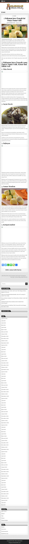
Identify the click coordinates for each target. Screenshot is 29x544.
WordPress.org (4, 533)
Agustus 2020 (4, 478)
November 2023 (5, 391)
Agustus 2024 (4, 371)
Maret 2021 (3, 462)
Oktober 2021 (4, 447)
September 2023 (5, 396)
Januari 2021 (4, 467)
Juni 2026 (3, 322)
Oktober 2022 (4, 420)
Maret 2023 (4, 409)
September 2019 (5, 498)
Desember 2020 (4, 469)
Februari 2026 (4, 331)
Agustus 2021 (4, 451)
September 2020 (5, 476)
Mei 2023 (3, 405)
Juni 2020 (3, 482)
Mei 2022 (3, 431)
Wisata (2, 518)
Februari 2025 (4, 358)
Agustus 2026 (4, 318)
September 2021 (5, 449)
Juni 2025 (3, 349)
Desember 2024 (4, 362)
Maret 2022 (4, 436)
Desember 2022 (4, 416)
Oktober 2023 (4, 393)
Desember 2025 (4, 336)
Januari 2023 (4, 413)
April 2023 (3, 407)
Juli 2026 (3, 320)
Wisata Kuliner (4, 520)
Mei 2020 (3, 484)
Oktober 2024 (4, 367)
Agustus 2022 (4, 425)
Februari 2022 (4, 438)
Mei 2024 (3, 378)
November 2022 (5, 418)
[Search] (27, 1)
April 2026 (3, 327)
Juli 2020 (3, 480)
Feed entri (3, 529)
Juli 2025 (3, 347)
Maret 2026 (4, 329)
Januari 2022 (4, 440)
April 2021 (3, 460)
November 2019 (4, 493)
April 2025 (3, 354)
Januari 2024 (4, 387)
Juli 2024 (3, 374)
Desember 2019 (4, 491)
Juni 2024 (3, 376)
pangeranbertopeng (11, 22)
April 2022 (3, 433)
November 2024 (4, 365)
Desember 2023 (4, 389)
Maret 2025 (4, 356)
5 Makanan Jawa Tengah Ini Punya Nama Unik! (14, 19)
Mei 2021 (3, 458)
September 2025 (5, 342)
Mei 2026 (3, 325)
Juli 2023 (3, 400)
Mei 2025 (3, 351)
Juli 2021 (3, 453)
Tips (2, 515)
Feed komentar (4, 531)
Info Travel (3, 511)
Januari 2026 (4, 334)
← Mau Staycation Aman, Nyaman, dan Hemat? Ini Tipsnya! (13, 275)
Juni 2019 (3, 502)
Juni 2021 (3, 456)
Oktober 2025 (4, 340)
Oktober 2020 (4, 473)
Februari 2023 (4, 411)
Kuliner (14, 16)
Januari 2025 (4, 360)
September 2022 (5, 422)
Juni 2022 (3, 429)
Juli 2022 (3, 427)
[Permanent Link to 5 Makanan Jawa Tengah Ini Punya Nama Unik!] (15, 31)
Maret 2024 (3, 382)
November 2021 (4, 444)
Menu (4, 1)
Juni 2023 (3, 402)
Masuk (2, 526)
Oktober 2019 (4, 496)
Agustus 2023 (4, 398)
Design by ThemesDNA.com (14, 542)
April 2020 (3, 487)
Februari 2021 (4, 464)
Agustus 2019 (4, 500)
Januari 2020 (4, 489)
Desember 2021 (4, 442)
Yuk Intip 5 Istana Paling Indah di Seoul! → (19, 277)
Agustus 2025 (4, 345)
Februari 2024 (4, 385)
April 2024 (3, 380)
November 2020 (5, 471)
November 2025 (5, 338)
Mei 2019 (3, 504)
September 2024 (5, 369)
